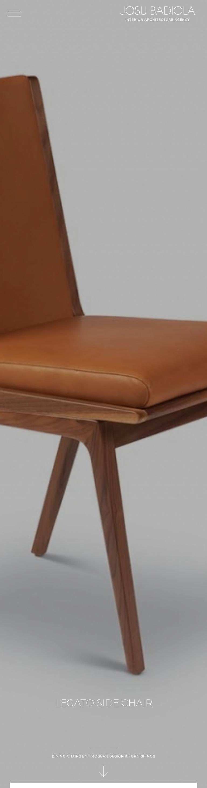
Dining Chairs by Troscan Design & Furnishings (103, 756)
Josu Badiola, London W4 (158, 13)
